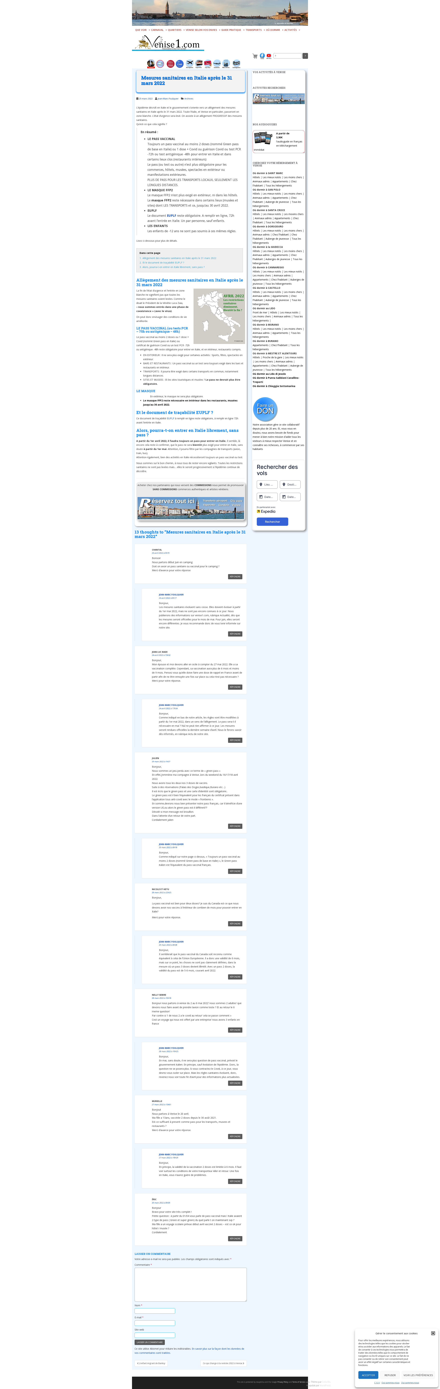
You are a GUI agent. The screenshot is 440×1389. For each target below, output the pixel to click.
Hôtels (256, 177)
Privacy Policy (282, 1382)
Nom (138, 1305)
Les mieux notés (272, 177)
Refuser (390, 1375)
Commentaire (143, 1264)
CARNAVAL (157, 29)
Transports (254, 29)
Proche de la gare (272, 357)
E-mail (139, 1317)
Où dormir (273, 29)
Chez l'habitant (280, 234)
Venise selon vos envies (201, 29)
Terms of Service (298, 1382)
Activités (290, 29)
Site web (139, 1329)
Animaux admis (261, 181)
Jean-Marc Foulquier (168, 98)
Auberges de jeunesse (278, 259)
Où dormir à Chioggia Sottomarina (274, 386)
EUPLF (170, 418)
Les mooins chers (294, 214)
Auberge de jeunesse (277, 201)
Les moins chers (293, 177)
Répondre (235, 576)
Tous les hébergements (279, 185)
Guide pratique (231, 29)
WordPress (325, 1385)
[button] (433, 1333)
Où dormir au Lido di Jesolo (269, 373)
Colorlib (326, 1381)
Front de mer (260, 312)
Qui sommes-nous (390, 1382)
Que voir (141, 29)
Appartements (280, 181)
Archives (188, 98)
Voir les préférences (418, 1375)
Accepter (368, 1375)
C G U (377, 1382)
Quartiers (174, 29)
